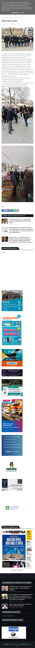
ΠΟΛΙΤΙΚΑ (11, 17)
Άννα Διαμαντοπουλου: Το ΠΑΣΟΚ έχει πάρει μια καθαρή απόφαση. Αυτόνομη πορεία (20, 221)
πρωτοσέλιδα (14, 570)
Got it (22, 12)
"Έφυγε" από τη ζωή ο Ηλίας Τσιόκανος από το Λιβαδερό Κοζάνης (20, 604)
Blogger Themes (15, 644)
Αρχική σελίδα (5, 17)
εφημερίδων (20, 570)
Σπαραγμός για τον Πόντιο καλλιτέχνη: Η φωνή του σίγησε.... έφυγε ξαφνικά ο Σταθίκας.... (20, 588)
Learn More (15, 12)
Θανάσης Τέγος (6, 24)
